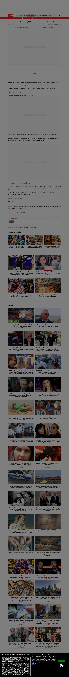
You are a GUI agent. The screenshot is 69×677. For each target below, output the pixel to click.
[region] (34, 665)
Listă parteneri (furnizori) (35, 664)
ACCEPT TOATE (62, 661)
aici (5, 670)
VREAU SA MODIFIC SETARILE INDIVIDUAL (61, 665)
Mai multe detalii (16, 661)
